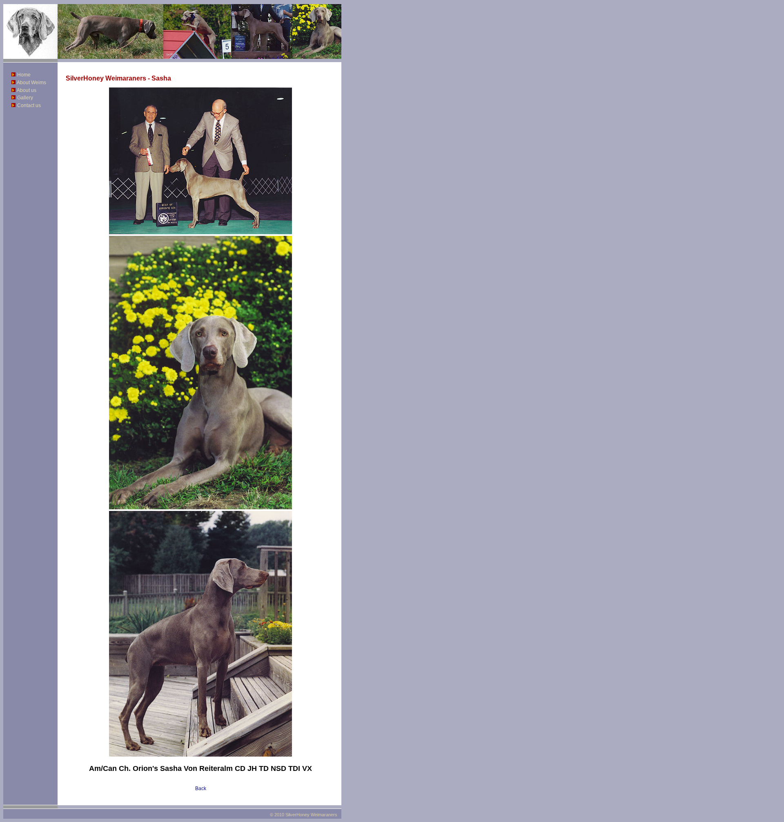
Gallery (25, 98)
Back (200, 788)
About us (26, 90)
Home (24, 75)
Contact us (29, 105)
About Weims (31, 82)
